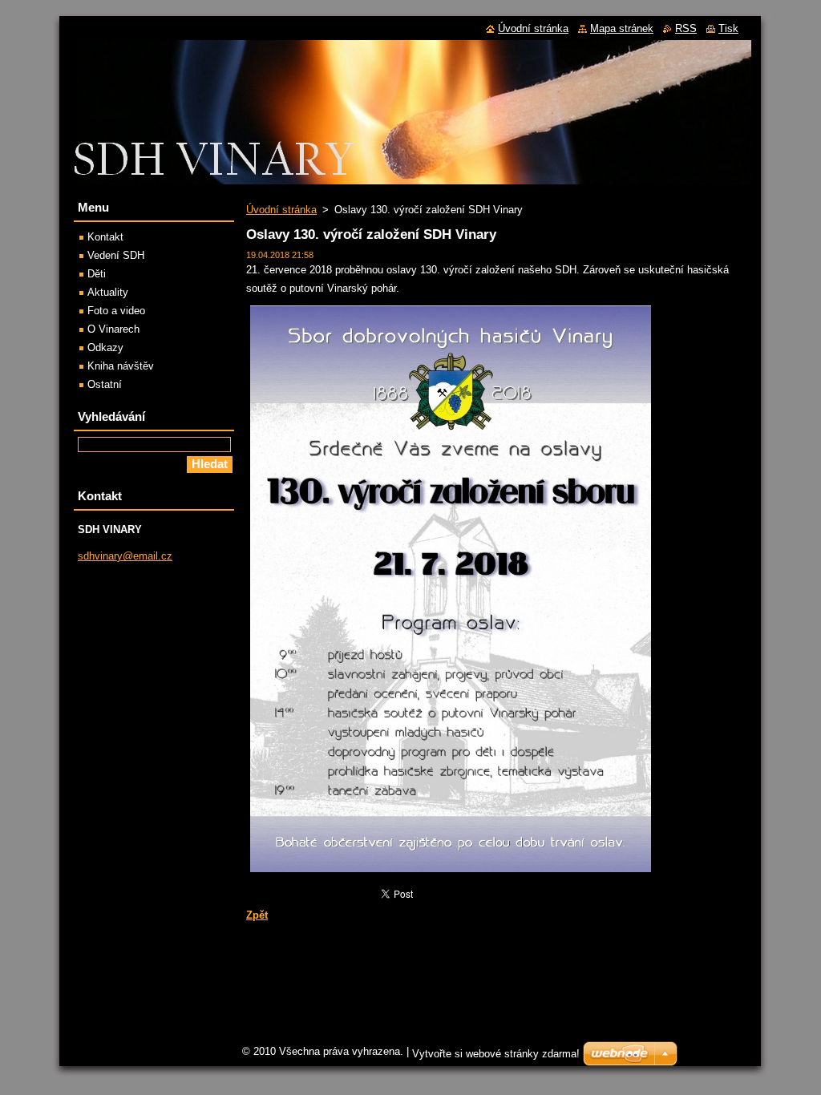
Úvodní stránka (281, 210)
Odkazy (105, 347)
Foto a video (116, 311)
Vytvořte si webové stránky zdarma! (496, 1054)
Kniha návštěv (120, 366)
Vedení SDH (115, 255)
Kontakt (105, 237)
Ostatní (104, 384)
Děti (96, 274)
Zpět (257, 915)
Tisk (728, 28)
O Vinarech (113, 329)
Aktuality (107, 292)
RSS (686, 28)
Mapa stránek (621, 28)
